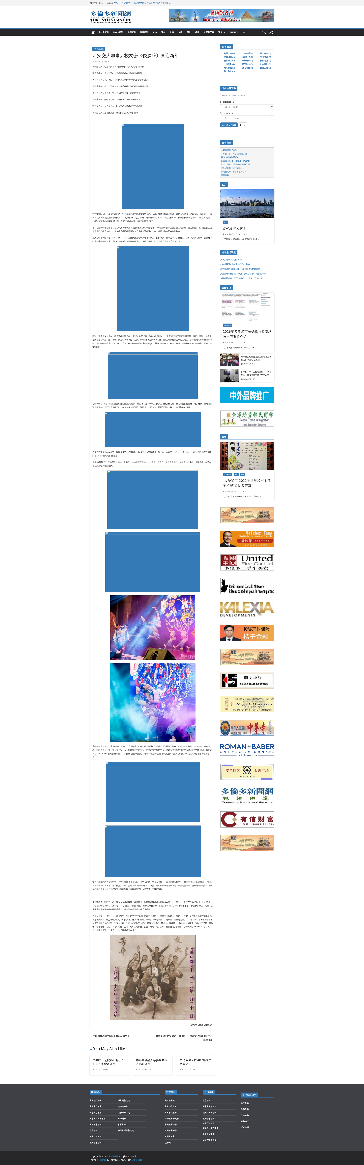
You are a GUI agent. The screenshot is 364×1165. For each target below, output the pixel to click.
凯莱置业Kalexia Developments (235, 160)
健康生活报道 (96, 1112)
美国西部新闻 (96, 1136)
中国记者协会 (171, 1124)
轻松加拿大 (123, 1124)
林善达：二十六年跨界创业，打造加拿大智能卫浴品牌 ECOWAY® (256, 373)
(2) (229, 53)
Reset (242, 124)
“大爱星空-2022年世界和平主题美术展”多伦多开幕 (247, 483)
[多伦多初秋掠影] (247, 203)
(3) (265, 67)
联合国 (168, 1142)
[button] (224, 32)
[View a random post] (271, 32)
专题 (180, 32)
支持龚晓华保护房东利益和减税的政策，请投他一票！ (244, 273)
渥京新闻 (94, 1130)
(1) (247, 53)
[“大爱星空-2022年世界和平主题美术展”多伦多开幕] (247, 456)
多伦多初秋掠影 (235, 228)
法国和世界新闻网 (126, 1130)
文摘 (172, 32)
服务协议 (245, 1121)
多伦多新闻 (104, 32)
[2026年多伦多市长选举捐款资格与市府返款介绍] (247, 307)
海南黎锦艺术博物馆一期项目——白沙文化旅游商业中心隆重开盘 (184, 1038)
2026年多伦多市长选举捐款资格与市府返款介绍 (247, 334)
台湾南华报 (123, 1106)
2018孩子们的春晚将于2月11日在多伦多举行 (109, 1062)
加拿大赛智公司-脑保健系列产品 (235, 164)
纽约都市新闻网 (97, 1142)
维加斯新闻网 (124, 1100)
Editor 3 (244, 234)
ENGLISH (234, 32)
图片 (189, 32)
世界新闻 (144, 32)
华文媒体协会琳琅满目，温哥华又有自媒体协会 (241, 269)
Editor (243, 342)
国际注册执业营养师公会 (232, 168)
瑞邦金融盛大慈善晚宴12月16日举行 (151, 1062)
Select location (227, 101)
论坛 (220, 32)
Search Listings (229, 124)
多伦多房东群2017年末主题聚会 (195, 1062)
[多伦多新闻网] (93, 32)
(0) (265, 60)
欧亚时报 (122, 1118)
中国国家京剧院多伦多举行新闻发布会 (112, 1035)
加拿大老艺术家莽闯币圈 (231, 259)
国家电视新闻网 (210, 1106)
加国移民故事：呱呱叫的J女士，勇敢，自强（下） (242, 278)
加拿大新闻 (118, 32)
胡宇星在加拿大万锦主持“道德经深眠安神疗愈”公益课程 (256, 358)
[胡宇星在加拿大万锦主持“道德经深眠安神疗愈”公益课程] (229, 360)
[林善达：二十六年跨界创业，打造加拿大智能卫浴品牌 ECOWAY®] (229, 376)
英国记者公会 (171, 1130)
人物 (155, 32)
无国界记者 (170, 1136)
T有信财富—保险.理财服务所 (234, 153)
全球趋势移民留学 (229, 150)
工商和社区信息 (99, 49)
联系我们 (245, 1109)
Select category (227, 113)
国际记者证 (170, 1100)
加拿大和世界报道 (98, 1118)
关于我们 (245, 1103)
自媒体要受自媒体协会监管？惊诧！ (236, 264)
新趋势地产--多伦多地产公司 (233, 171)
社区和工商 (209, 32)
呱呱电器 (225, 175)
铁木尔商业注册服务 (230, 157)
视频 (197, 32)
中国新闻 (132, 32)
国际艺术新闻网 (97, 1124)
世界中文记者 (96, 1106)
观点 (163, 32)
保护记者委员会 (172, 1118)
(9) (229, 60)
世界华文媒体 (96, 1100)
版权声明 (245, 1127)
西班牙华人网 (124, 1112)
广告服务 (245, 1115)
